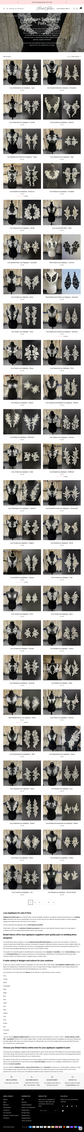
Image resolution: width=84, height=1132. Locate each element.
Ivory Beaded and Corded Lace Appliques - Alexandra (62, 331)
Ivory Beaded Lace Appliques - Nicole (62, 543)
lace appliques (40, 946)
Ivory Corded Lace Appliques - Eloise (22, 297)
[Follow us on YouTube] (63, 1111)
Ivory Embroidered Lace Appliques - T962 (22, 754)
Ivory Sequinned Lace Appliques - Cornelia (22, 122)
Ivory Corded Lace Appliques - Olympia (22, 648)
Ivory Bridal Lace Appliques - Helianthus (22, 437)
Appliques (9, 15)
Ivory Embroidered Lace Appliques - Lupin (22, 88)
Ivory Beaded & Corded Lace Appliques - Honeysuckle (62, 508)
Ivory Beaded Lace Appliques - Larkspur (22, 577)
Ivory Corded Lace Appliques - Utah (62, 577)
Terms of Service (27, 1120)
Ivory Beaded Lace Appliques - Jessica (61, 648)
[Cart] (80, 8)
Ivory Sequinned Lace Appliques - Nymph (22, 228)
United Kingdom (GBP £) (63, 8)
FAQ (23, 1099)
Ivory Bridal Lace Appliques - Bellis (62, 683)
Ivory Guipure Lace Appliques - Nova (22, 331)
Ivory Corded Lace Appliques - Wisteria (62, 122)
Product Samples (27, 1105)
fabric (5, 967)
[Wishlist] (77, 9)
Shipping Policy (26, 1118)
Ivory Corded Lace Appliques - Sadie (22, 472)
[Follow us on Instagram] (72, 1106)
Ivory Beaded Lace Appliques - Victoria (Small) (62, 892)
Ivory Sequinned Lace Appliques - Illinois (22, 788)
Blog (4, 1102)
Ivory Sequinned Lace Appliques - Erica (62, 368)
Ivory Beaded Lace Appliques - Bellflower (62, 472)
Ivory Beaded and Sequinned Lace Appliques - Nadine (62, 823)
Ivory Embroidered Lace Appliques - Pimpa (61, 754)
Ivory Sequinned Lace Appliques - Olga (61, 157)
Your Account (7, 1113)
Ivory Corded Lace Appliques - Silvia (22, 614)
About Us (6, 1105)
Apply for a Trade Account (10, 1115)
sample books (72, 1054)
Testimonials (7, 1107)
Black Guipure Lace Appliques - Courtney (62, 262)
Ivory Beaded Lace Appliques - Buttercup (22, 191)
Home (4, 15)
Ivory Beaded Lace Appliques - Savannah (22, 683)
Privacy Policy (26, 1113)
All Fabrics (6, 1118)
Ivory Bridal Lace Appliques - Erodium (22, 403)
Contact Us (6, 1110)
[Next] (53, 902)
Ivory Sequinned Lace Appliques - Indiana (22, 823)
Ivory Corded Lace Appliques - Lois (22, 892)
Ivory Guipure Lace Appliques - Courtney (62, 437)
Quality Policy (25, 1110)
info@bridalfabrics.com (72, 1085)
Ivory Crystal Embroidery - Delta (62, 228)
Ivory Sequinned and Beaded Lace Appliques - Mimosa (62, 403)
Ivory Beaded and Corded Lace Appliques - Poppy (22, 157)
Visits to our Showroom (28, 1107)
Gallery (5, 1099)
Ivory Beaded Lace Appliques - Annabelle (62, 191)
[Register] (55, 1110)
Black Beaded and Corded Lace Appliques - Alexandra (62, 297)
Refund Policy (26, 1115)
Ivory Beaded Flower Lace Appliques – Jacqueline (22, 262)
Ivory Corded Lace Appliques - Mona (62, 614)
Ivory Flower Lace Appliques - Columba (62, 717)
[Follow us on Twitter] (67, 1106)
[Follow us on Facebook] (63, 1106)
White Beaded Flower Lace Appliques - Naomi (22, 717)
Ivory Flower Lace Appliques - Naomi (22, 858)
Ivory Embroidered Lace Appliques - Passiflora (22, 508)
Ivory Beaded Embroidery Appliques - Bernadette (61, 88)
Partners (24, 1102)
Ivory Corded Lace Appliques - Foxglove (22, 543)
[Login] (74, 8)
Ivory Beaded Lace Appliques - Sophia (62, 858)
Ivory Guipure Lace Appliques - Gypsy (22, 368)
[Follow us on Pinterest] (76, 1106)
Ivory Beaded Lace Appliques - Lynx (62, 788)
